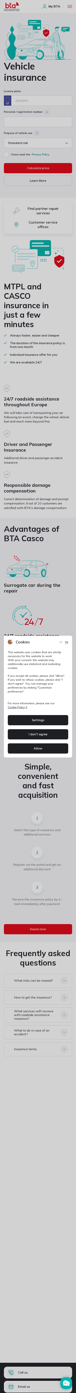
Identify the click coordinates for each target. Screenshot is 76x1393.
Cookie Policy (16, 707)
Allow (38, 748)
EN (66, 642)
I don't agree (38, 734)
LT (61, 642)
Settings (38, 720)
